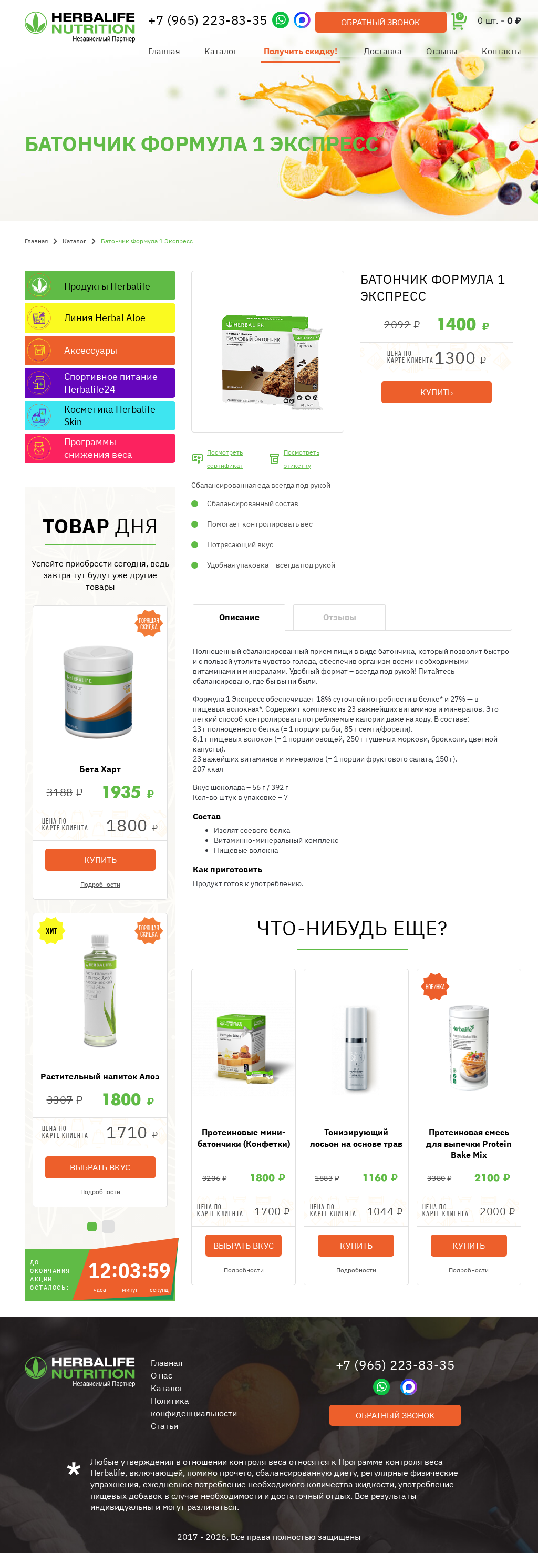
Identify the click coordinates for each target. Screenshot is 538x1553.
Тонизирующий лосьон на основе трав (356, 1138)
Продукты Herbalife (107, 286)
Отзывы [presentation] (339, 617)
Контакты (501, 51)
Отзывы (442, 51)
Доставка (383, 51)
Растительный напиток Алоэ (100, 1076)
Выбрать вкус (100, 1167)
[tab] (239, 617)
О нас (161, 1375)
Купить (100, 860)
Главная (164, 51)
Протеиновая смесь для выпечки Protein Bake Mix (469, 1143)
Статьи (164, 1426)
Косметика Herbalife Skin (110, 415)
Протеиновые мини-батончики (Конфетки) (244, 1138)
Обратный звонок (380, 22)
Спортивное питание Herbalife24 (111, 383)
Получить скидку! (300, 51)
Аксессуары (90, 350)
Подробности (100, 884)
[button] (92, 1226)
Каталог (220, 51)
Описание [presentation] (239, 617)
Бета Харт (100, 769)
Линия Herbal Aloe (105, 318)
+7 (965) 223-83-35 (207, 20)
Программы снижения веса (98, 448)
